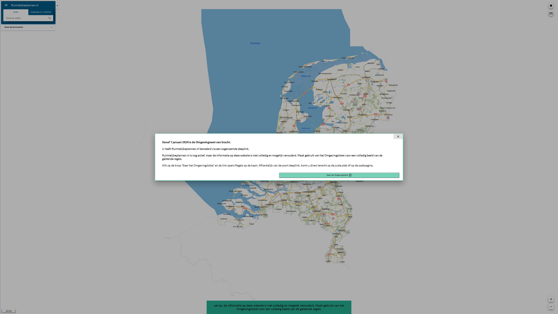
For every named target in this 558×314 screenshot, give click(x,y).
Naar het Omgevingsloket (337, 175)
